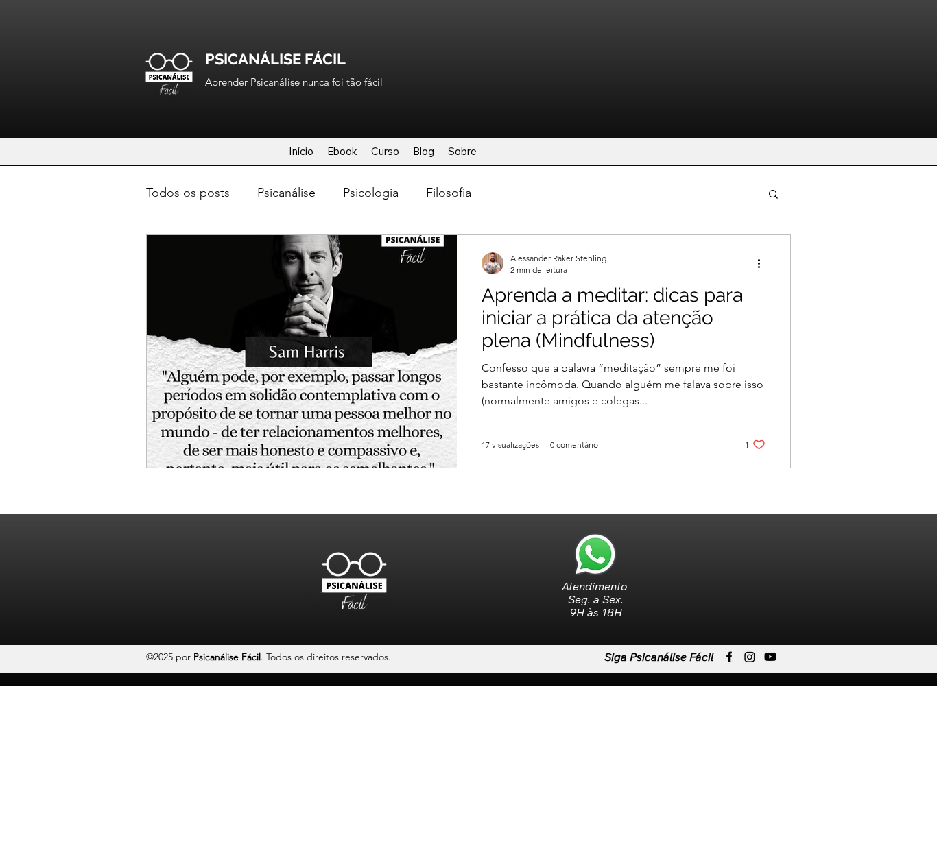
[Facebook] (729, 657)
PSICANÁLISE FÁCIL (275, 59)
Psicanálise (286, 192)
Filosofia (448, 192)
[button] (773, 195)
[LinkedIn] (770, 657)
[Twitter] (750, 657)
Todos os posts (188, 192)
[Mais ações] (763, 263)
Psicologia (371, 192)
